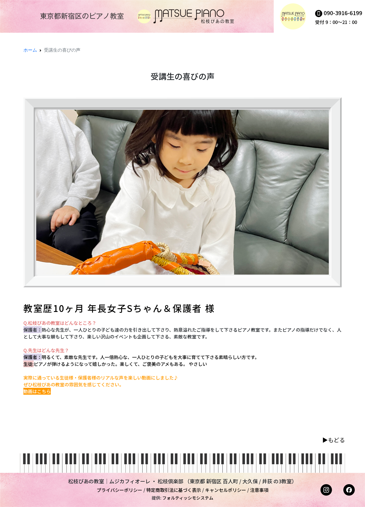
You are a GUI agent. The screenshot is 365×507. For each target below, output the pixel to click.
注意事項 (259, 489)
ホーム (30, 50)
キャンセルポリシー (225, 489)
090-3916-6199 (343, 13)
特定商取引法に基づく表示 (173, 489)
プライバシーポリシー (119, 489)
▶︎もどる (333, 440)
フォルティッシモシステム (187, 498)
